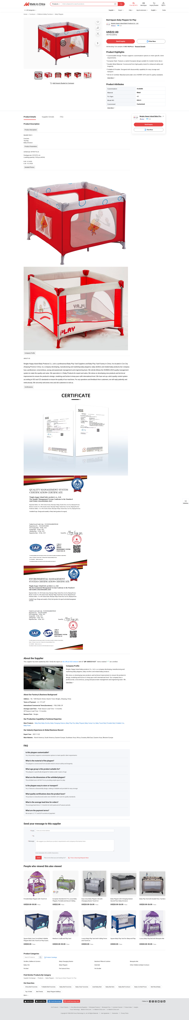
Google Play (40, 1001)
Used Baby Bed (96, 987)
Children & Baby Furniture (45, 14)
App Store (29, 1001)
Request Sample (140, 46)
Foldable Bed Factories (48, 987)
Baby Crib (27, 965)
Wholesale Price (106, 1007)
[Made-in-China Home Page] (34, 4)
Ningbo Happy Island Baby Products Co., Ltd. (125, 23)
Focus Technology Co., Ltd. (81, 1013)
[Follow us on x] (153, 1001)
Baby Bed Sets (110, 987)
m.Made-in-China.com (99, 1009)
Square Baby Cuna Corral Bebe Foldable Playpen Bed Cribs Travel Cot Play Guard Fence (36, 941)
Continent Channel (117, 1007)
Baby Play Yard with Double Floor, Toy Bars (152, 899)
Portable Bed (111, 723)
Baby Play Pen (70, 723)
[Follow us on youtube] (159, 1001)
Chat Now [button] (152, 41)
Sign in (163, 5)
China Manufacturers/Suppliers (78, 1007)
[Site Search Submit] (121, 4)
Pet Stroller (97, 968)
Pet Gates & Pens (64, 968)
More (25, 995)
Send (38, 858)
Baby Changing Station (57, 723)
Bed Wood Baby (155, 987)
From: (32, 831)
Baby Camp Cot (90, 723)
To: (33, 836)
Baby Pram (27, 725)
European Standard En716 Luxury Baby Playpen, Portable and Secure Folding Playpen (65, 901)
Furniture (32, 14)
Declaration (115, 1013)
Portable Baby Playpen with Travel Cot (35, 899)
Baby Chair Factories (82, 987)
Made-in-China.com (86, 1009)
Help (130, 10)
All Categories (30, 10)
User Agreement (105, 1013)
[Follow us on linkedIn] (164, 1001)
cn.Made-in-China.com (113, 1009)
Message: (31, 841)
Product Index (128, 1007)
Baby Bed (38, 723)
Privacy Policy (124, 1013)
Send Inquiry (120, 41)
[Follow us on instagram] (156, 1001)
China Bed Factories (31, 987)
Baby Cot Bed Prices (140, 987)
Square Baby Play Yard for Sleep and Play (123, 938)
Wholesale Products (94, 1007)
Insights (136, 1007)
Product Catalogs (51, 957)
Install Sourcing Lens (72, 1001)
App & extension (141, 10)
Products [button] (55, 4)
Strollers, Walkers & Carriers (32, 961)
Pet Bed (26, 968)
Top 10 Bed (28, 991)
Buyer (120, 10)
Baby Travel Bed (101, 723)
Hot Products (54, 1007)
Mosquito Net (134, 961)
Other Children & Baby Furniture (139, 965)
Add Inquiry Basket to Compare (63, 83)
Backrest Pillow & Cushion (102, 961)
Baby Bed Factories (65, 987)
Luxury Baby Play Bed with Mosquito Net (151, 938)
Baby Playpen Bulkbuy (54, 991)
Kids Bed (97, 965)
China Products (64, 1007)
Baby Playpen (59, 14)
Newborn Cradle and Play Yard (62, 938)
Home (25, 14)
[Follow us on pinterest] (161, 1001)
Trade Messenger (55, 1001)
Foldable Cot (120, 723)
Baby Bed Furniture (124, 987)
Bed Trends (39, 991)
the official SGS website (70, 662)
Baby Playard (80, 723)
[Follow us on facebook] (150, 1001)
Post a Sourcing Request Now (78, 858)
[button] (115, 4)
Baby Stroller (45, 723)
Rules (164, 10)
